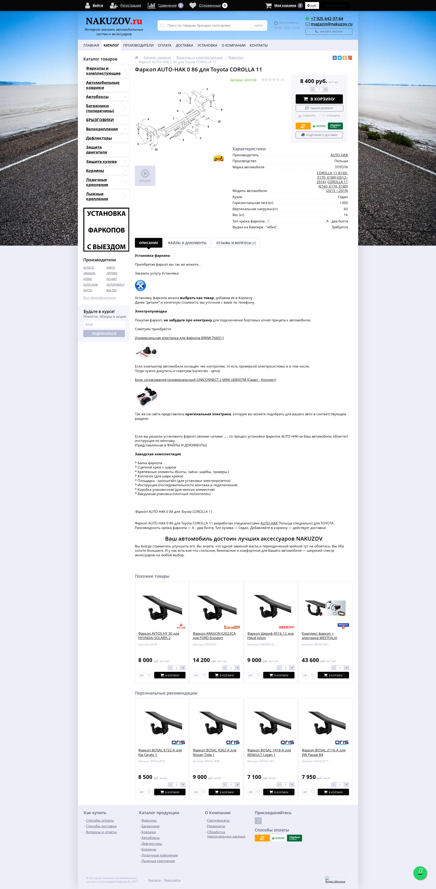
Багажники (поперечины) (100, 108)
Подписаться (104, 333)
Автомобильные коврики (102, 85)
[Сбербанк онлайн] (335, 126)
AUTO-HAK (90, 284)
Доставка (184, 45)
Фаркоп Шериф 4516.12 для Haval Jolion (270, 635)
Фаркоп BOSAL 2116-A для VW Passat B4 (323, 752)
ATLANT (112, 279)
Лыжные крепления (97, 196)
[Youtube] (258, 820)
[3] (270, 80)
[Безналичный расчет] (303, 126)
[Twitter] (340, 58)
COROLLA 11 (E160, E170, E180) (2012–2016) (332, 177)
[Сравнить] (141, 675)
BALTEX (112, 290)
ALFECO (88, 267)
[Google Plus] (350, 58)
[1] (263, 80)
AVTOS (87, 290)
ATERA (87, 279)
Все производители (99, 297)
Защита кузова (101, 161)
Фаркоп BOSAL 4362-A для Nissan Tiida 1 (214, 752)
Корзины (95, 170)
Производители (138, 45)
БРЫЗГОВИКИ (100, 119)
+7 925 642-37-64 (327, 18)
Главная (91, 45)
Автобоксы (97, 96)
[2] (266, 80)
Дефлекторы (99, 138)
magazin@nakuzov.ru (331, 24)
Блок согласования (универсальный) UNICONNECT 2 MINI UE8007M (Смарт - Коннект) (205, 379)
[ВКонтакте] (335, 58)
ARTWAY (112, 273)
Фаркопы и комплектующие (103, 70)
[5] (277, 80)
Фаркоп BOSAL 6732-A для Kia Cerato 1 (160, 752)
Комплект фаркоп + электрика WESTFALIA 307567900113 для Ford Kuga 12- (321, 640)
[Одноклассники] (345, 58)
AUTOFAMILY (115, 284)
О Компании (233, 45)
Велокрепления (102, 128)
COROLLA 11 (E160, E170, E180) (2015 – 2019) (333, 186)
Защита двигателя (96, 149)
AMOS (111, 267)
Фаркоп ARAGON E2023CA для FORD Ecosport (214, 635)
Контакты (259, 45)
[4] (274, 80)
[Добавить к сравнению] (141, 792)
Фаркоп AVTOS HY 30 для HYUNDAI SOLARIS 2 (158, 635)
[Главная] (136, 57)
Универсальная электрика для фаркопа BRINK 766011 (179, 337)
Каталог (111, 45)
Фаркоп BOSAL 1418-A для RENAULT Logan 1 (269, 752)
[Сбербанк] (319, 126)
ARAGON (89, 273)
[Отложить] (149, 675)
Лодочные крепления (97, 182)
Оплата (164, 45)
